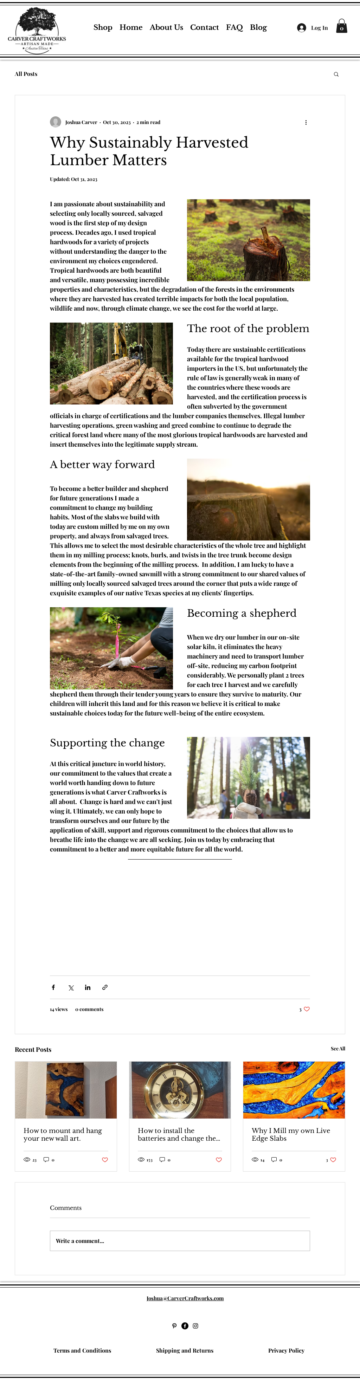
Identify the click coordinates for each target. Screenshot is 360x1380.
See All (338, 1048)
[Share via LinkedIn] (87, 987)
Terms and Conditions (82, 1350)
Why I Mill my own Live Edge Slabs (291, 1134)
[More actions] (306, 122)
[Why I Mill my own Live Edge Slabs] (294, 1090)
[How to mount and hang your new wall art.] (66, 1090)
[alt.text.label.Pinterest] (174, 1325)
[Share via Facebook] (53, 987)
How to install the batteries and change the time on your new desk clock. (177, 1134)
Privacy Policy (286, 1350)
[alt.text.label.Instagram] (195, 1325)
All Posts (26, 73)
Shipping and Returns (184, 1350)
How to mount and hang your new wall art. (63, 1134)
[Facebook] (184, 1325)
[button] (336, 74)
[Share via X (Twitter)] (70, 987)
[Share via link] (105, 987)
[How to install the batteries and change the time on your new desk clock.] (180, 1090)
